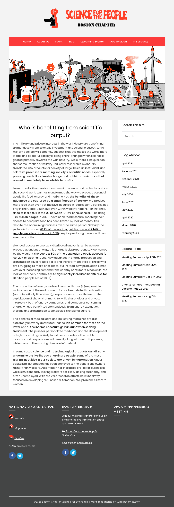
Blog (71, 41)
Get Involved (118, 41)
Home (27, 41)
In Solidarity (141, 41)
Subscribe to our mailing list (81, 431)
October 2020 (130, 179)
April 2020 (127, 217)
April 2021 (127, 163)
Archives (19, 438)
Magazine (20, 428)
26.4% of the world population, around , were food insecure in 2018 (57, 231)
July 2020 (127, 194)
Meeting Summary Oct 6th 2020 (142, 277)
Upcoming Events (92, 41)
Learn (59, 41)
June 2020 (128, 202)
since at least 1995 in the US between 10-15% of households (52, 213)
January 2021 (129, 171)
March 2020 (129, 225)
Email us (69, 435)
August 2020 (129, 186)
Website (19, 418)
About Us (43, 41)
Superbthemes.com (128, 501)
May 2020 (127, 209)
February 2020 (130, 233)
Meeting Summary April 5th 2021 (142, 257)
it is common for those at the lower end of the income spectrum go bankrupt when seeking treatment (59, 327)
